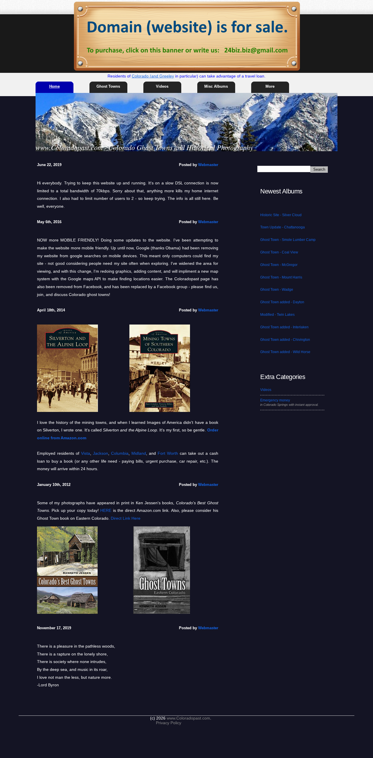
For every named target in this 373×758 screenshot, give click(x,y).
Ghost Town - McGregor (279, 265)
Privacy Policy (168, 722)
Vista (85, 453)
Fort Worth (168, 453)
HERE (105, 510)
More (270, 86)
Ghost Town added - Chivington (285, 340)
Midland (138, 453)
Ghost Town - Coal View (279, 252)
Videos (162, 86)
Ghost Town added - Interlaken (284, 327)
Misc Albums (216, 86)
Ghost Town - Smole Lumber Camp (288, 240)
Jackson (100, 453)
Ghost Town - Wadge (276, 290)
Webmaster (208, 165)
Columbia (120, 453)
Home (54, 86)
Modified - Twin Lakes (277, 315)
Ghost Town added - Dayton (282, 302)
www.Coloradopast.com (188, 718)
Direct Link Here (125, 518)
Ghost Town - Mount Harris (281, 277)
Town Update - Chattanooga (282, 227)
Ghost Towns (108, 86)
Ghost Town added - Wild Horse (285, 352)
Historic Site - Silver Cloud (281, 215)
